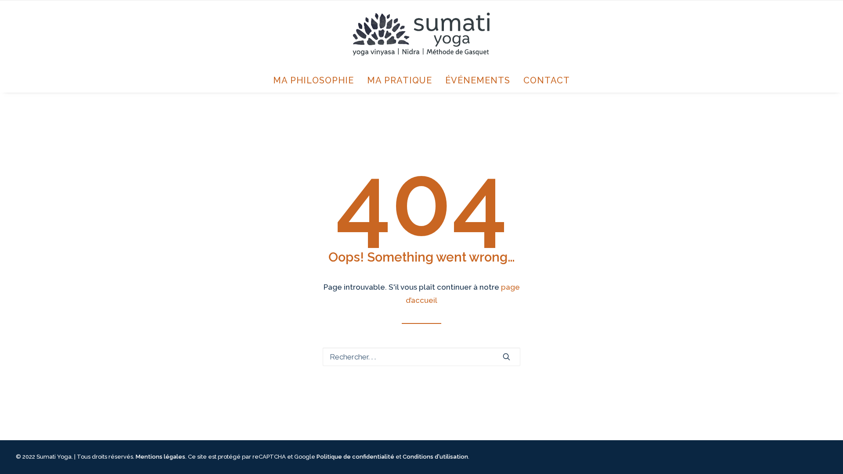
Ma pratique (399, 80)
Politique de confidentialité (355, 456)
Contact (546, 80)
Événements (477, 80)
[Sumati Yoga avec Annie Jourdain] (421, 34)
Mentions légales (160, 456)
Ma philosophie (313, 80)
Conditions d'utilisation (435, 456)
